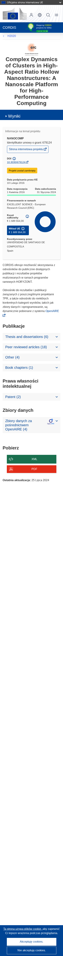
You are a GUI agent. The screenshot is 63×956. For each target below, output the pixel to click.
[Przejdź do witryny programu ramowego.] (31, 49)
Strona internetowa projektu (26, 150)
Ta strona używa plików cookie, (23, 928)
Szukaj (48, 15)
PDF (34, 469)
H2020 (12, 35)
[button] (40, 15)
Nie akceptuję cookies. (32, 950)
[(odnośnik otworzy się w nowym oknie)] (15, 14)
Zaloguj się (31, 15)
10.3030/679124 (16, 162)
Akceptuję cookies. (31, 941)
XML (34, 459)
